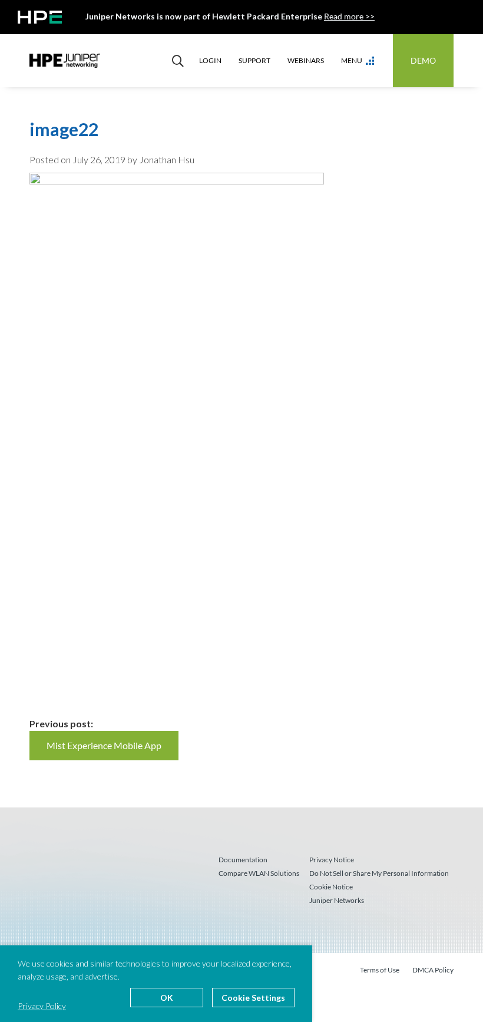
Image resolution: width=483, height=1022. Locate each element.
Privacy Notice (331, 859)
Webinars (305, 60)
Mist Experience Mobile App (104, 745)
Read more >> (349, 16)
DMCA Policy (433, 969)
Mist (64, 60)
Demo (423, 60)
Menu (351, 60)
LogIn (210, 60)
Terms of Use (379, 969)
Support (254, 60)
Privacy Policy (42, 1005)
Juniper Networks (336, 900)
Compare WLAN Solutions (259, 873)
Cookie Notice (331, 886)
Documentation (243, 859)
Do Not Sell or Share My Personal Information (379, 873)
